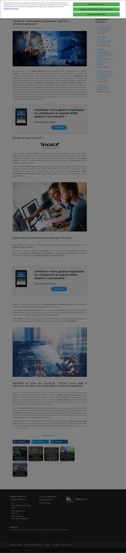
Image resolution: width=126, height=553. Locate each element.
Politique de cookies (11, 8)
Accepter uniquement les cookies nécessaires (96, 9)
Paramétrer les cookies (96, 4)
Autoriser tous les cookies (96, 14)
